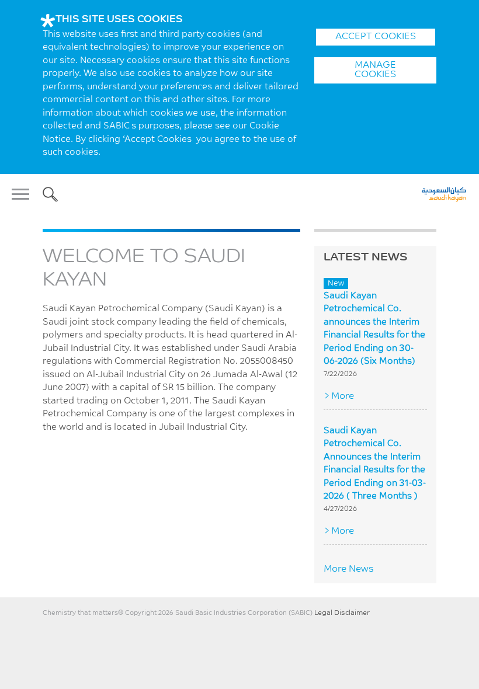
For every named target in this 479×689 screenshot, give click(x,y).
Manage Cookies (375, 70)
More (342, 396)
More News (349, 569)
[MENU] (24, 194)
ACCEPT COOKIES (375, 36)
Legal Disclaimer (342, 613)
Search (50, 194)
